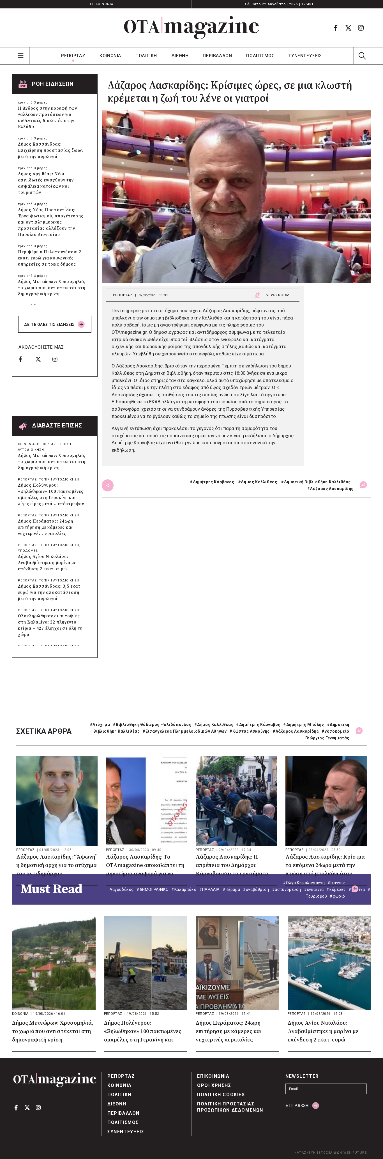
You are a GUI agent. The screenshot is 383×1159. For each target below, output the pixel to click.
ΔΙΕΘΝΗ (180, 55)
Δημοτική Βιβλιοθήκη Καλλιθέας (317, 482)
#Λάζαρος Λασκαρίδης (296, 731)
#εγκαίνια (314, 889)
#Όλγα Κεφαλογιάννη (304, 882)
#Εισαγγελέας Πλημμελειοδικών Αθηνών (184, 731)
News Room (278, 295)
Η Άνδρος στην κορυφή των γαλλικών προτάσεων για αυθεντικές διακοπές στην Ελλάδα (47, 118)
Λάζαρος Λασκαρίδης (332, 488)
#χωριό (337, 896)
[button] (362, 55)
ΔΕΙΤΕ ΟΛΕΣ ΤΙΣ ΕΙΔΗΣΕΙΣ (49, 324)
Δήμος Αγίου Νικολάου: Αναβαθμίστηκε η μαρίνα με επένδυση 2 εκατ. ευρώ (47, 563)
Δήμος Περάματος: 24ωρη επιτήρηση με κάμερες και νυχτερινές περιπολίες (45, 527)
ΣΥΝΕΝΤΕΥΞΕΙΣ (305, 55)
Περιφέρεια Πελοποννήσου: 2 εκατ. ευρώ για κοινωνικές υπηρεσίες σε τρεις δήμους (49, 258)
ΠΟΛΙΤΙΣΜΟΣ (260, 55)
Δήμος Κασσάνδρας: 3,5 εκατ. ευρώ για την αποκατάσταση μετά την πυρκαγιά (50, 592)
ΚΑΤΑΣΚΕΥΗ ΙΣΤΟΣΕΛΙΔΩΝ (318, 1153)
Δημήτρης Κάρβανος (213, 482)
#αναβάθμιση (256, 889)
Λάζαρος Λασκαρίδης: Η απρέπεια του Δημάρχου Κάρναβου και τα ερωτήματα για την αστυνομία (232, 866)
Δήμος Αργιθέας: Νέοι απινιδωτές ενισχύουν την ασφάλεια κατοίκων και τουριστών (46, 183)
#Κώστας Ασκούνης (249, 731)
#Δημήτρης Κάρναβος (258, 724)
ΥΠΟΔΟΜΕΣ (28, 551)
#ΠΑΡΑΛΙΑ (209, 889)
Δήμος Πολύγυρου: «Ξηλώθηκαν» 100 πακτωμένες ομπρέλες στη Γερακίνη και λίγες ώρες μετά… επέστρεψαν (51, 495)
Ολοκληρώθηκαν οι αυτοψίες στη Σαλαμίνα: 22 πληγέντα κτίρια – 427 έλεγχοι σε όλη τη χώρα (50, 625)
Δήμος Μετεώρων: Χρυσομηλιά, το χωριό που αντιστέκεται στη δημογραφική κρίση (52, 288)
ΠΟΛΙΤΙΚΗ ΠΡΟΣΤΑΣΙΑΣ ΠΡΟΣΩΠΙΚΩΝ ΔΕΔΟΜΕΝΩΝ (230, 1107)
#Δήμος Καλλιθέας (214, 724)
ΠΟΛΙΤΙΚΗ (146, 55)
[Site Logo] (191, 27)
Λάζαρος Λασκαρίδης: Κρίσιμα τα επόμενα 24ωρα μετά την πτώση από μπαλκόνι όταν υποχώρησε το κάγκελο (325, 866)
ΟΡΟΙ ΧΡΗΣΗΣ (214, 1085)
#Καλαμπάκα (183, 889)
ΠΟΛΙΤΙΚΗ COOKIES (221, 1094)
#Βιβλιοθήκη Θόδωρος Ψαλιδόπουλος (152, 724)
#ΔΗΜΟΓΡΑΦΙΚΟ (153, 889)
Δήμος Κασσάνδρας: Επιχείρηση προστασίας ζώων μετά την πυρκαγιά (51, 150)
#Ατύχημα (100, 724)
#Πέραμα (231, 889)
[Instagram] (361, 28)
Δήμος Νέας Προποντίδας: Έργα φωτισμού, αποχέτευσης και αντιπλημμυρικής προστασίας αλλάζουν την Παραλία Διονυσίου (51, 222)
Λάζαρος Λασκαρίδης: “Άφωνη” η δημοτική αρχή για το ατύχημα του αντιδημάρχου (57, 865)
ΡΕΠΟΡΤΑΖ (73, 55)
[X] (348, 28)
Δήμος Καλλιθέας (259, 482)
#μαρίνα (357, 889)
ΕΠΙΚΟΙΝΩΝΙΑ (102, 4)
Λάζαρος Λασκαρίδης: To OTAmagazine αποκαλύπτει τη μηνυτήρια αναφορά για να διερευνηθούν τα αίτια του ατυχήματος (145, 866)
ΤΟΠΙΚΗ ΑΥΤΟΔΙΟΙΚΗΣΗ (59, 479)
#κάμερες (336, 889)
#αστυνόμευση (286, 889)
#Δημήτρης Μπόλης (303, 724)
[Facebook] (336, 28)
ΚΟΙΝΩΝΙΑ (110, 55)
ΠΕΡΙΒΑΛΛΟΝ (217, 55)
